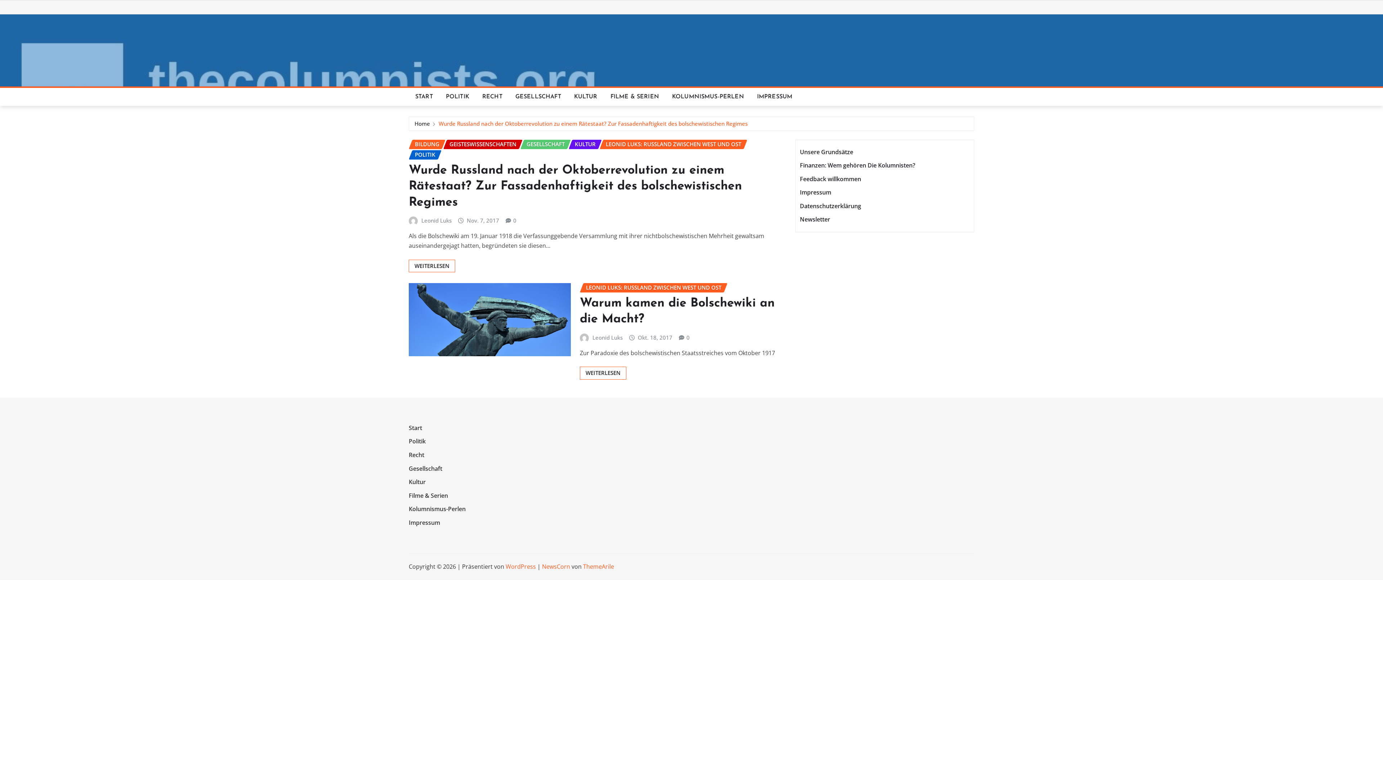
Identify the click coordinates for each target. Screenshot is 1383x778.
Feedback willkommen (830, 179)
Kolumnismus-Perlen (708, 97)
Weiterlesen (432, 265)
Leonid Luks (436, 220)
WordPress (521, 567)
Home (422, 123)
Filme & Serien (634, 97)
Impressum (774, 97)
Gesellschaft (538, 97)
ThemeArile (598, 567)
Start (424, 97)
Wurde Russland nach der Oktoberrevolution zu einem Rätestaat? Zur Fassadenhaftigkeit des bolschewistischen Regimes (593, 123)
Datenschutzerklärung (830, 206)
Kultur (585, 97)
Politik (457, 97)
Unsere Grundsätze (826, 152)
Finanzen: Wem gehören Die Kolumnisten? (857, 165)
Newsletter (815, 220)
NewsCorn (556, 567)
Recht (492, 97)
